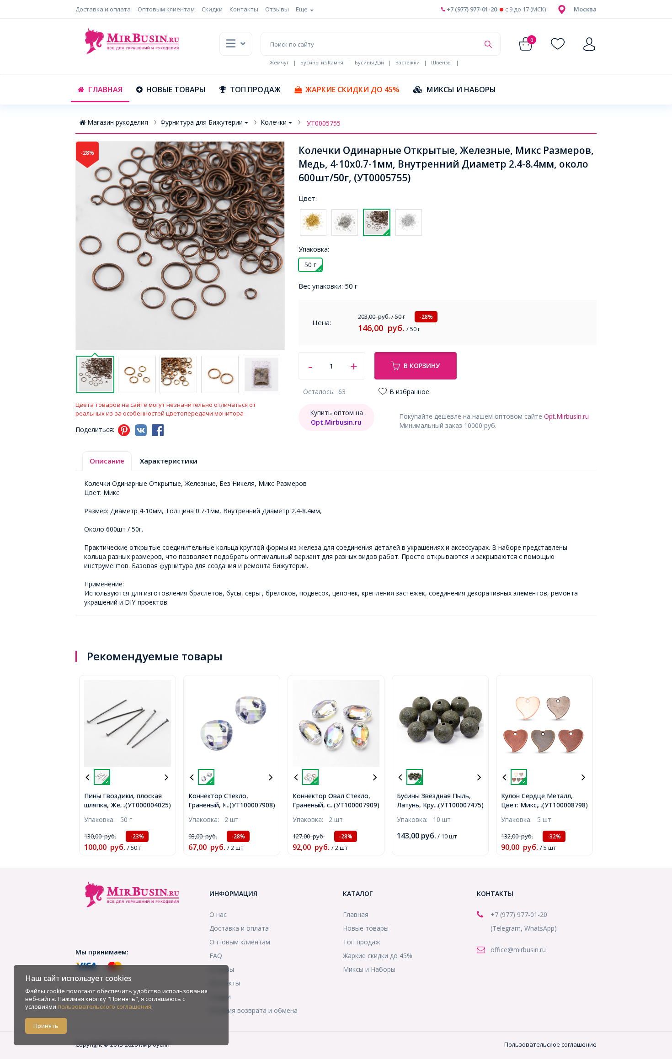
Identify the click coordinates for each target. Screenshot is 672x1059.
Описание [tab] (107, 460)
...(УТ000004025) (146, 805)
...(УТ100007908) (250, 805)
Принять (46, 1026)
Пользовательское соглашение (550, 1044)
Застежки (407, 62)
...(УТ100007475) (459, 805)
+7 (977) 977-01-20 (471, 9)
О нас (218, 914)
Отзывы (277, 9)
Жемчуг (279, 62)
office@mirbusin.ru (518, 949)
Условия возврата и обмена (253, 1010)
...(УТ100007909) (354, 805)
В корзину (422, 365)
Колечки (274, 122)
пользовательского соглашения (104, 1006)
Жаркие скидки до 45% (352, 89)
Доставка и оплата (103, 9)
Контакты (243, 9)
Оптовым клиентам (166, 9)
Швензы (441, 62)
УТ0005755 (324, 123)
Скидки (212, 9)
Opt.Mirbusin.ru (566, 416)
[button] (585, 9)
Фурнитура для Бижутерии (201, 122)
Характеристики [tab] (168, 460)
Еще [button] (302, 9)
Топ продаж (255, 89)
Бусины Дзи (369, 62)
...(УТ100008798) (563, 805)
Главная (105, 89)
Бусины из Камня (321, 62)
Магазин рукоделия (117, 122)
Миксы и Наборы (461, 89)
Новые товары (176, 89)
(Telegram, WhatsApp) (524, 928)
